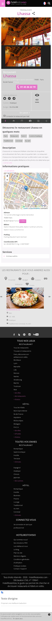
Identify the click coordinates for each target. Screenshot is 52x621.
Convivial (19, 141)
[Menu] (2, 3)
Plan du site (18, 553)
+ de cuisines (18, 481)
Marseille (17, 366)
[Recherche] (49, 3)
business (17, 495)
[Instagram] (30, 334)
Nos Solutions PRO (21, 543)
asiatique (17, 471)
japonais (17, 477)
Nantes (16, 376)
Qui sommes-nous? (21, 539)
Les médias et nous (21, 546)
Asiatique (13, 103)
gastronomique (19, 452)
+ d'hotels (17, 434)
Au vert (27, 141)
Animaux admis (11, 256)
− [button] (7, 179)
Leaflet (25, 208)
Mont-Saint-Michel (20, 411)
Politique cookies (20, 566)
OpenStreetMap (35, 208)
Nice (15, 389)
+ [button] (7, 176)
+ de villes (17, 393)
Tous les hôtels (19, 407)
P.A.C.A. (16, 427)
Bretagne (17, 424)
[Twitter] (19, 334)
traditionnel (18, 505)
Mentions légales (20, 556)
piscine (16, 499)
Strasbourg (18, 380)
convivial (17, 512)
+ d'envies (17, 462)
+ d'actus (17, 399)
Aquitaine (17, 417)
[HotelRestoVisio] (16, 3)
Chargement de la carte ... (25, 191)
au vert (16, 508)
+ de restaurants (20, 396)
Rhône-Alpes (18, 420)
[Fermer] (49, 614)
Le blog (16, 549)
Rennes (16, 373)
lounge (16, 502)
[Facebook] (14, 334)
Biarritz (16, 383)
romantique (18, 449)
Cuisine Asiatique (35, 136)
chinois (16, 474)
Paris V (23, 136)
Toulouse (17, 386)
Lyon (15, 363)
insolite (16, 455)
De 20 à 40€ (14, 107)
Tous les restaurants (21, 348)
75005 (36, 79)
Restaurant (14, 136)
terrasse (17, 458)
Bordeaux (17, 360)
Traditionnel (8, 141)
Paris (42, 79)
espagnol (17, 467)
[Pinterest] (24, 334)
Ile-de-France (8, 82)
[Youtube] (36, 334)
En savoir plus (18, 618)
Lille (15, 370)
